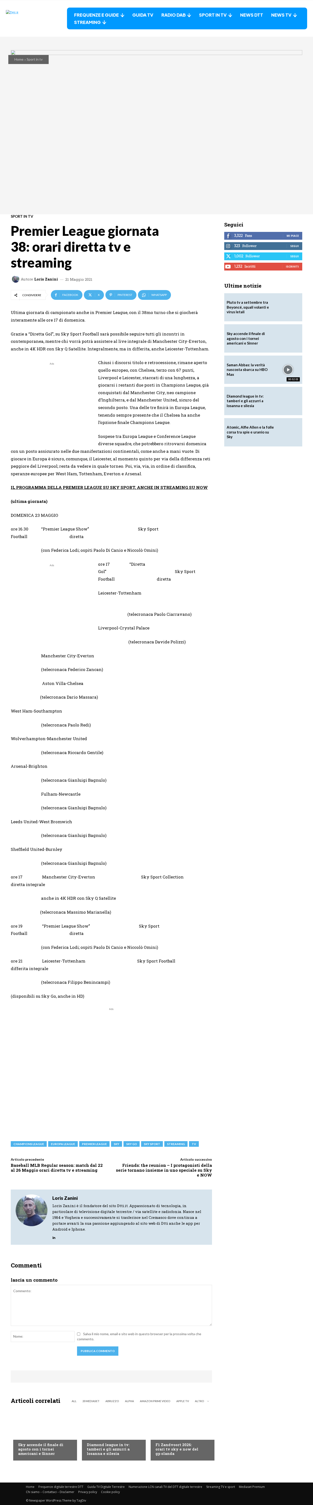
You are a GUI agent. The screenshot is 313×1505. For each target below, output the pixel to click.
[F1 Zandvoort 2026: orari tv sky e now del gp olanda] (180, 1433)
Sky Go (131, 1144)
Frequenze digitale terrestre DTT (60, 1487)
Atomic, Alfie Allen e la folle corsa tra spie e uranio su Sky (250, 432)
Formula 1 (164, 1434)
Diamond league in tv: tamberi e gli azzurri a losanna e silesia (108, 1449)
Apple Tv (182, 1401)
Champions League (28, 1144)
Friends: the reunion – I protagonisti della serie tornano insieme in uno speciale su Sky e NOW (164, 1170)
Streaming (176, 1144)
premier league (94, 1144)
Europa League (63, 1144)
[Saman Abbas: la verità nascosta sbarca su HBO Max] (288, 369)
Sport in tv (35, 59)
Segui (294, 246)
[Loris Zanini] (16, 279)
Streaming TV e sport (220, 1487)
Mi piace (293, 236)
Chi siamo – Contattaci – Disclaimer (50, 1492)
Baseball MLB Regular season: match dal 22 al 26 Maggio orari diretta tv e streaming (57, 1167)
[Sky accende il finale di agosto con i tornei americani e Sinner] (43, 1433)
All (74, 1401)
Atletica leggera (101, 1434)
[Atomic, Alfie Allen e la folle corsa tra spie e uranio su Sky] (288, 432)
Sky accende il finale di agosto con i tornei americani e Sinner (40, 1449)
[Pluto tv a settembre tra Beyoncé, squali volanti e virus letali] (288, 307)
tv (194, 1144)
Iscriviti (292, 266)
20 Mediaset (91, 1401)
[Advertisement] (52, 400)
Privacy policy (87, 1492)
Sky (116, 1144)
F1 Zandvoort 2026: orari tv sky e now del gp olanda (177, 1449)
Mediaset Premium (252, 1487)
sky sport (152, 1144)
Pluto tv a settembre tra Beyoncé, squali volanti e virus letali (248, 307)
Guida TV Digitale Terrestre (106, 1487)
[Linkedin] (54, 1236)
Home (18, 59)
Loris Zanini (46, 279)
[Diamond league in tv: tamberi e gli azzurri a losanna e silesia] (288, 401)
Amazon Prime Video (155, 1401)
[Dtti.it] (36, 18)
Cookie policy (110, 1492)
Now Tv (24, 1434)
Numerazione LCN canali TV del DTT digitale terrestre (165, 1487)
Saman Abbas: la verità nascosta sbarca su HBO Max (247, 370)
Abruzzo (112, 1401)
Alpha (129, 1401)
